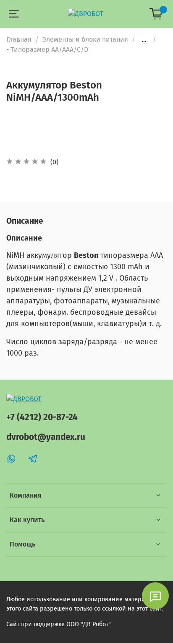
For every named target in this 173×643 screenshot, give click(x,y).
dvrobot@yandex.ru (45, 437)
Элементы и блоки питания (85, 39)
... (144, 39)
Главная (18, 39)
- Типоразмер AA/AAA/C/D (47, 50)
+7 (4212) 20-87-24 (42, 417)
